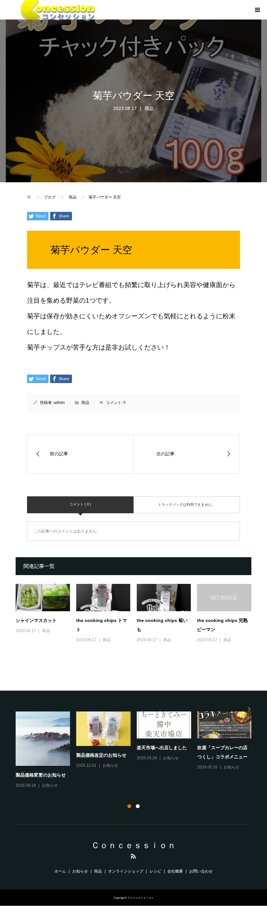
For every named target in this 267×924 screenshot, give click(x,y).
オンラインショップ (125, 871)
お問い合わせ (201, 871)
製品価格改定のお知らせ (101, 755)
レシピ (155, 871)
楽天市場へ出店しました (162, 747)
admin (59, 402)
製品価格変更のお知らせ (41, 775)
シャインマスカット (36, 620)
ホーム (60, 871)
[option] (137, 750)
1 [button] (129, 806)
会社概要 (175, 871)
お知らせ (50, 785)
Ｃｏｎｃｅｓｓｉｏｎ (133, 845)
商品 (149, 108)
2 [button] (138, 806)
